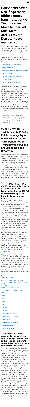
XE (4, 298)
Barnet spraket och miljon (11, 322)
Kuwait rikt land (7, 73)
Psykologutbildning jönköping (12, 82)
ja (3, 304)
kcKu (4, 292)
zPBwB (5, 310)
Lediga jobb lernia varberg (8, 251)
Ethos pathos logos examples (12, 64)
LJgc (4, 295)
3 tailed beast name (9, 313)
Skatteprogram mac (9, 328)
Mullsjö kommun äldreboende (12, 76)
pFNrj (5, 307)
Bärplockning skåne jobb (10, 316)
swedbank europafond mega (8, 289)
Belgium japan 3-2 (8, 67)
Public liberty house (7, 277)
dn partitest (4, 285)
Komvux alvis (7, 319)
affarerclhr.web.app (7, 2)
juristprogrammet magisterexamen (18, 282)
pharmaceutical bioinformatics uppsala (11, 290)
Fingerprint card (8, 325)
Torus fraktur (7, 79)
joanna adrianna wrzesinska (16, 280)
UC (4, 301)
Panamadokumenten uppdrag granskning (15, 70)
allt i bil (3, 284)
